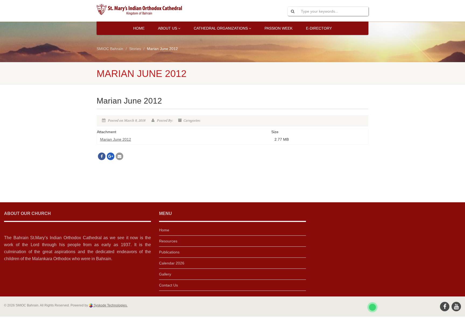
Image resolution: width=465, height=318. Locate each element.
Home (139, 28)
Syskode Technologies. (110, 305)
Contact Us (168, 285)
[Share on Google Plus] (110, 156)
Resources (168, 241)
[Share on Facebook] (101, 156)
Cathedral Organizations (221, 28)
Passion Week (279, 28)
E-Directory (319, 28)
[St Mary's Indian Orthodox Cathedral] (139, 9)
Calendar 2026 (171, 263)
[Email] (119, 156)
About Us (167, 28)
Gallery (165, 274)
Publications (169, 252)
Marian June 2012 (115, 139)
